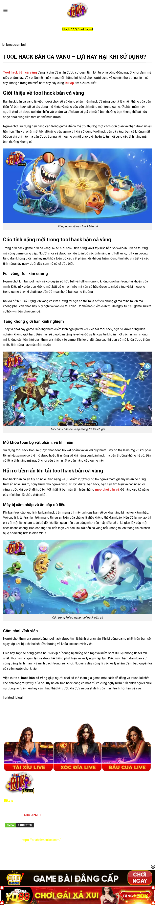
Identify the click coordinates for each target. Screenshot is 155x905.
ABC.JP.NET (32, 815)
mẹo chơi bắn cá (107, 489)
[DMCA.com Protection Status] (19, 825)
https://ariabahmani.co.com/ (41, 840)
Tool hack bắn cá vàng (20, 72)
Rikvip (69, 83)
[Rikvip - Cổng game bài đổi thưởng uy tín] (77, 10)
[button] (5, 10)
